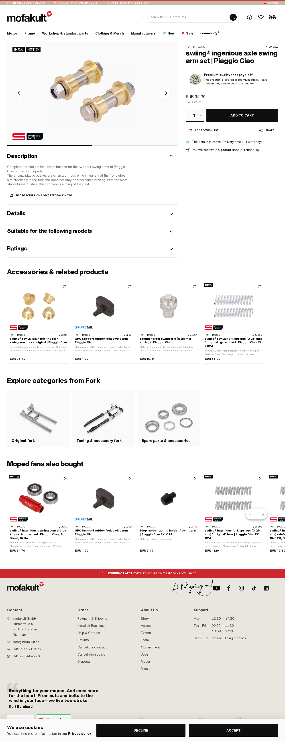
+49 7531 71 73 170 (28, 649)
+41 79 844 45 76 (26, 656)
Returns (83, 640)
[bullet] (49, 145)
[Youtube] (216, 588)
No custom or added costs (78, 2)
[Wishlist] (261, 17)
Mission (146, 668)
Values (146, 625)
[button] (92, 156)
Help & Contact (88, 633)
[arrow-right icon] (165, 93)
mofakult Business (91, 625)
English (273, 3)
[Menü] (32, 717)
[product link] (38, 322)
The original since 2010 (28, 2)
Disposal (83, 661)
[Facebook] (228, 588)
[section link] (210, 34)
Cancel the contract (92, 647)
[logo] (29, 16)
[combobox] (195, 115)
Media (145, 661)
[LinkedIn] (266, 588)
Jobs (145, 654)
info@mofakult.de (26, 642)
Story (145, 618)
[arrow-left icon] (19, 93)
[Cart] (272, 17)
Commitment (150, 647)
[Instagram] (241, 588)
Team (145, 640)
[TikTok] (253, 588)
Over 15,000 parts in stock (130, 2)
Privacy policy (79, 734)
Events (146, 633)
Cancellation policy (91, 654)
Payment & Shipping (92, 618)
